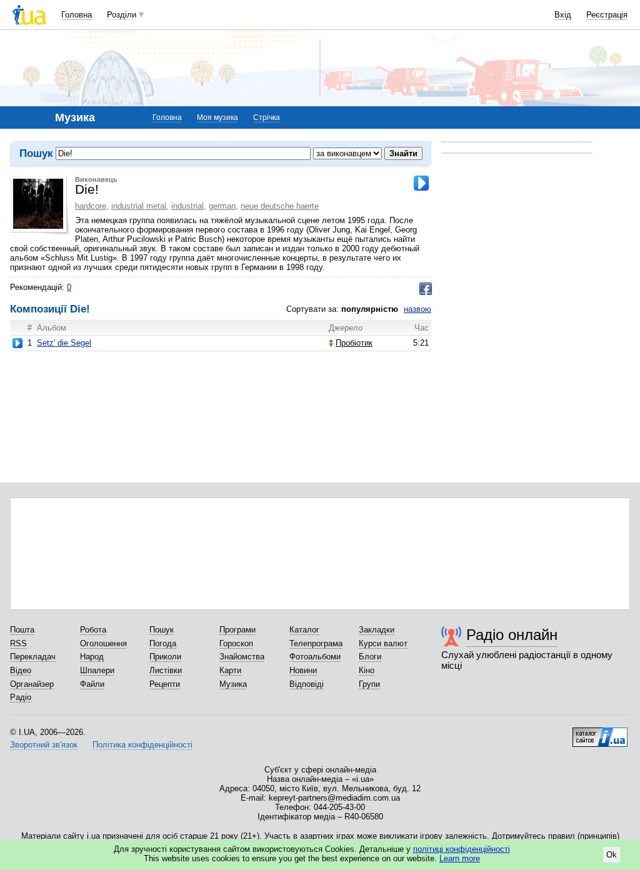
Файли (92, 684)
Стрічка (266, 117)
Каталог (304, 629)
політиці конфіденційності (461, 849)
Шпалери (97, 670)
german (222, 206)
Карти (230, 670)
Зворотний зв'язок (44, 744)
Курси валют (383, 643)
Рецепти (164, 684)
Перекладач (33, 656)
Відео (20, 670)
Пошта (22, 629)
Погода (162, 643)
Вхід (562, 14)
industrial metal (138, 206)
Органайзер (32, 684)
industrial (187, 206)
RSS (18, 643)
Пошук (161, 629)
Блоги (370, 656)
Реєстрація (607, 14)
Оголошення (103, 643)
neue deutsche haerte (280, 206)
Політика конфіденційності (142, 744)
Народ (92, 656)
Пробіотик (354, 343)
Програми (237, 629)
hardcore (90, 206)
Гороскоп (236, 643)
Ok (611, 854)
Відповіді (306, 684)
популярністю (369, 309)
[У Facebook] (425, 288)
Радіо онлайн (512, 634)
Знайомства (241, 656)
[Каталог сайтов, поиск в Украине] (600, 733)
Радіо (20, 697)
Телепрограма (315, 643)
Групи (369, 684)
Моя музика (217, 117)
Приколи (165, 656)
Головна (76, 14)
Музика (233, 684)
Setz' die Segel (64, 343)
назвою (417, 309)
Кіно (366, 670)
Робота (93, 629)
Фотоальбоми (315, 656)
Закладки (376, 629)
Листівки (165, 670)
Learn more (459, 858)
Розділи (121, 14)
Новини (303, 670)
